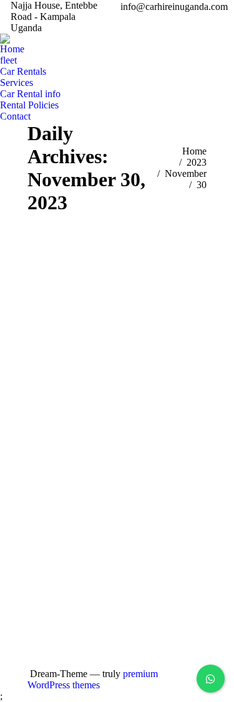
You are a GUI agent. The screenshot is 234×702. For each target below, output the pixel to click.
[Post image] (194, 522)
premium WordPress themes (92, 679)
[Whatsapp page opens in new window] (140, 594)
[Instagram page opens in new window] (140, 575)
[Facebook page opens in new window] (140, 556)
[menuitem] (12, 49)
